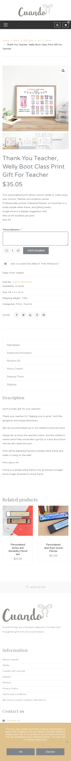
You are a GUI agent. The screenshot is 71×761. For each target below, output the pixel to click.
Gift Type (28, 40)
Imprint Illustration (22, 282)
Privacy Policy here (37, 739)
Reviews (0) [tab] (13, 360)
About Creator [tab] (15, 368)
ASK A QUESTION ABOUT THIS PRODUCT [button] (35, 263)
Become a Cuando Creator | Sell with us (24, 700)
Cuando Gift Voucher (13, 671)
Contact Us (13, 720)
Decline (50, 751)
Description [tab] (13, 345)
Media (5, 665)
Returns (6, 682)
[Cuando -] (35, 10)
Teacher (27, 304)
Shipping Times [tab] (15, 376)
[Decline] (67, 742)
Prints (48, 40)
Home (5, 40)
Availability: (8, 286)
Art (39, 40)
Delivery (6, 676)
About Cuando (10, 659)
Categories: (8, 304)
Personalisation (12, 229)
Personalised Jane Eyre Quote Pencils (53, 548)
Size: (4, 292)
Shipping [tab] (11, 384)
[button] (63, 71)
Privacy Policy (10, 688)
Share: (6, 315)
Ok (20, 751)
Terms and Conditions (14, 694)
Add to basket (36, 250)
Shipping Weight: (11, 298)
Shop (16, 40)
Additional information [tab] (19, 352)
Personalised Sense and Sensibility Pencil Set (17, 549)
